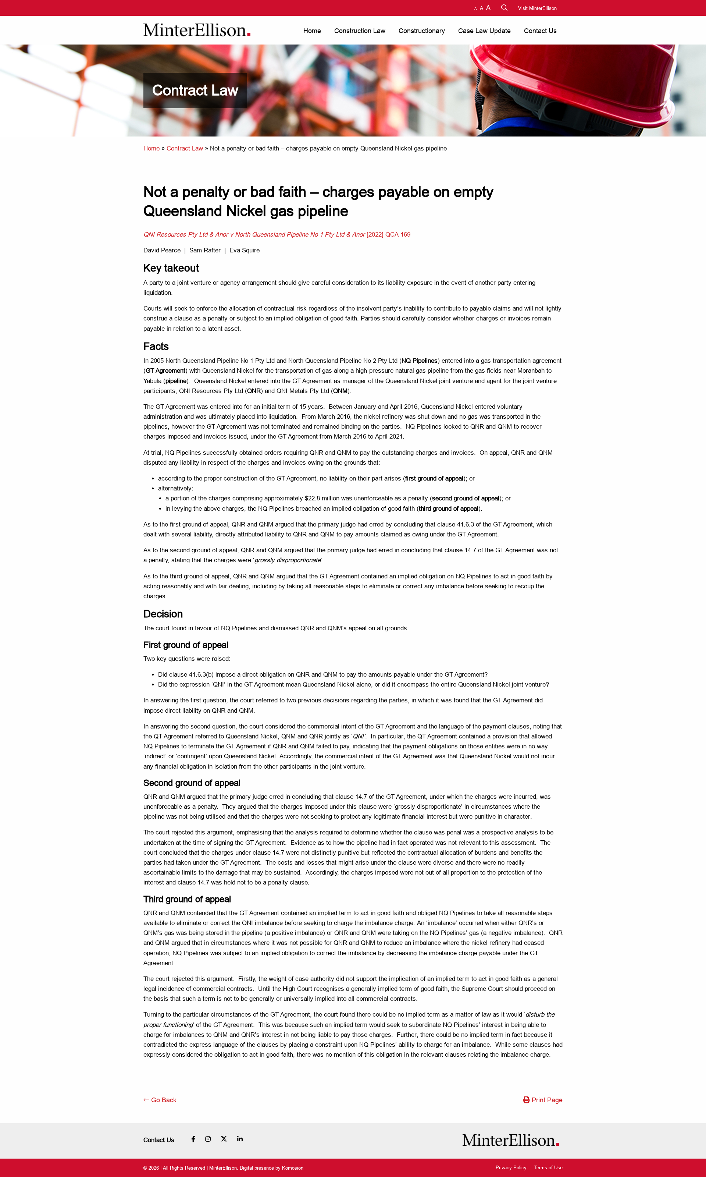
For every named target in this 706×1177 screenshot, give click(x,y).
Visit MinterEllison (537, 8)
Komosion (292, 1168)
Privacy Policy (511, 1167)
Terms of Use (548, 1167)
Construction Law (359, 31)
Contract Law (185, 148)
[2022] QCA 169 (276, 234)
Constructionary (422, 31)
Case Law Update (484, 31)
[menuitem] (311, 31)
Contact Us (540, 31)
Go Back (162, 1100)
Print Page (546, 1100)
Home (312, 31)
